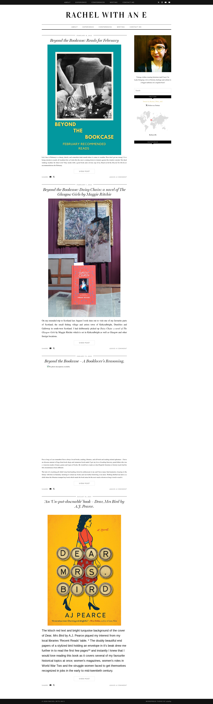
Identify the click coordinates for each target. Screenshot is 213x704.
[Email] (169, 2)
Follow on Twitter (154, 105)
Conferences (98, 2)
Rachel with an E (106, 15)
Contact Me (128, 2)
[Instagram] (162, 2)
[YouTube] (166, 2)
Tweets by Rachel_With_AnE (153, 101)
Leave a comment (118, 177)
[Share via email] (50, 177)
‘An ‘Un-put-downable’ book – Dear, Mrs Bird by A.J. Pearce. (84, 504)
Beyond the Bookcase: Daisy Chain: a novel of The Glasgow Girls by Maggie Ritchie (84, 192)
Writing (114, 2)
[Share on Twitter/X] (54, 177)
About (67, 2)
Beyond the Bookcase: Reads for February (84, 40)
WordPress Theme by (158, 701)
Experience (81, 2)
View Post (84, 171)
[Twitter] (159, 2)
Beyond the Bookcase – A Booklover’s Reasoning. (84, 361)
